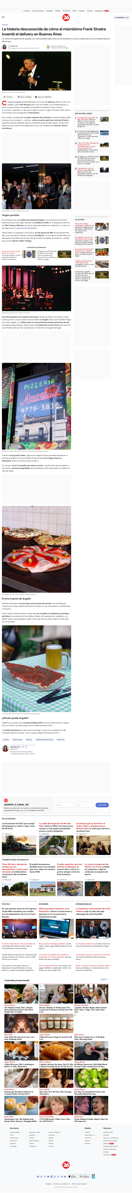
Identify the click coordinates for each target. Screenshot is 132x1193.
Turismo (51, 1146)
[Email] (26, 747)
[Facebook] (38, 1177)
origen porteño (21, 228)
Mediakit (108, 1143)
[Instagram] (41, 1177)
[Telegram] (62, 1177)
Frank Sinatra (17, 740)
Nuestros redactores (109, 1149)
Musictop (87, 1143)
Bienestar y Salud (34, 1132)
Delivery (29, 740)
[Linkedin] (51, 1177)
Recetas (51, 1143)
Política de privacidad (110, 1141)
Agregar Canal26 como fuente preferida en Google (59, 47)
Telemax (87, 1141)
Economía (43, 904)
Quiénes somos (108, 1132)
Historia (5, 25)
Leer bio (32, 754)
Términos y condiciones (110, 1138)
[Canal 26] (66, 1165)
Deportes (32, 1135)
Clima (11, 1135)
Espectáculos (14, 1138)
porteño (7, 110)
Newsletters (109, 1155)
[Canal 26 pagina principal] (66, 21)
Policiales (13, 1143)
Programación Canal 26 (110, 1146)
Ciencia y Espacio (54, 1132)
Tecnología (13, 1146)
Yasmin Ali (14, 46)
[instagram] (23, 747)
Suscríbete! (102, 805)
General (31, 1138)
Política (6, 904)
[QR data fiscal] (93, 1178)
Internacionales (84, 904)
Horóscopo (13, 1141)
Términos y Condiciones (61, 1184)
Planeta (51, 1141)
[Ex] (45, 1177)
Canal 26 (87, 1132)
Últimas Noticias (15, 1132)
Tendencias (32, 1146)
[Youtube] (48, 1177)
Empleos (106, 1152)
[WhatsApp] (58, 1177)
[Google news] (65, 1177)
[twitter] (20, 747)
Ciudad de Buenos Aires (44, 740)
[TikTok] (55, 1177)
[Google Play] (85, 1177)
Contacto (106, 1135)
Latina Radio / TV (90, 1135)
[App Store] (73, 1177)
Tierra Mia (88, 1138)
